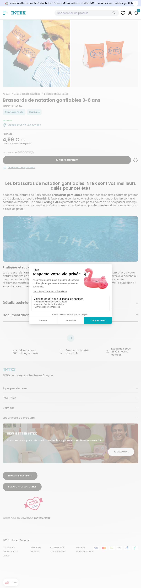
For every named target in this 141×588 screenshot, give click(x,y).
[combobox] (87, 13)
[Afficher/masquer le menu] (5, 13)
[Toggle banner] (135, 3)
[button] (130, 13)
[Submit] (115, 13)
